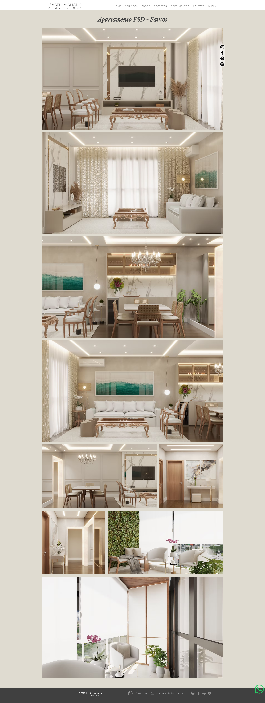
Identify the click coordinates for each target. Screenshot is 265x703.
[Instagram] (222, 47)
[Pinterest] (222, 58)
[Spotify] (222, 64)
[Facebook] (222, 52)
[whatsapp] (259, 695)
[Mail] (152, 693)
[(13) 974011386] (130, 693)
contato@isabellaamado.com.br (171, 693)
